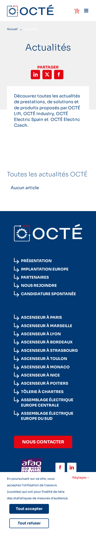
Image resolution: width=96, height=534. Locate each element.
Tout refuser (29, 523)
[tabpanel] (48, 188)
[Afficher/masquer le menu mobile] (86, 10)
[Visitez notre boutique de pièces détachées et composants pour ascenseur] (76, 11)
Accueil (12, 29)
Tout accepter (29, 508)
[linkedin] (71, 467)
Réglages (79, 477)
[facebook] (60, 467)
